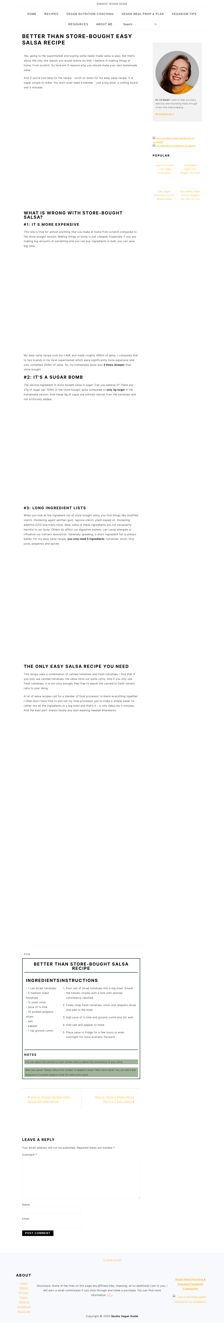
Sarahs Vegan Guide (112, 3)
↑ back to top (112, 1259)
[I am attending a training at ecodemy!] (174, 146)
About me (24, 1311)
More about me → (165, 114)
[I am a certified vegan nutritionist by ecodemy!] (177, 142)
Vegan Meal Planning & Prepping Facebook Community (190, 1284)
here (109, 1295)
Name (26, 1204)
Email (25, 1218)
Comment (29, 1154)
